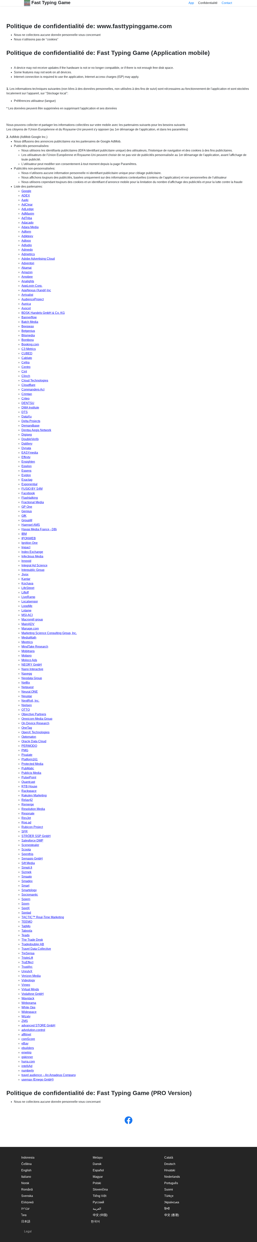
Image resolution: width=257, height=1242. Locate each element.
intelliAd (26, 1066)
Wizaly (25, 1016)
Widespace (28, 1011)
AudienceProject (32, 299)
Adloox (26, 240)
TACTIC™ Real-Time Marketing (42, 917)
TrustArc (27, 966)
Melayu (98, 1157)
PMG (24, 750)
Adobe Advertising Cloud (38, 258)
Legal (28, 1231)
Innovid (26, 560)
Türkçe (168, 1195)
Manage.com (30, 628)
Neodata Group (31, 678)
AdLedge (27, 209)
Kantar (25, 579)
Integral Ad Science (34, 565)
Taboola (26, 930)
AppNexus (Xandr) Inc (36, 290)
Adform (26, 231)
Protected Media (32, 763)
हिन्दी (167, 1208)
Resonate (27, 813)
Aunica (26, 303)
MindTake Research (34, 646)
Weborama (28, 1002)
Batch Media (29, 321)
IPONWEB (28, 538)
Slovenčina (100, 1189)
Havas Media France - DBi (39, 529)
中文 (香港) (171, 1215)
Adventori (27, 263)
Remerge (27, 804)
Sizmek (26, 872)
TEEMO (26, 921)
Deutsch (169, 1164)
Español (98, 1170)
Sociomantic (29, 894)
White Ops (28, 1007)
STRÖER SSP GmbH (36, 836)
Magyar (98, 1176)
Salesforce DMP (32, 840)
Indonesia (27, 1157)
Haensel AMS (30, 524)
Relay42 (27, 800)
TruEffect (27, 962)
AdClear (27, 204)
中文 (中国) (100, 1215)
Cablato (26, 358)
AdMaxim (27, 213)
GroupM (26, 520)
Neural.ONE (29, 691)
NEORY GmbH (31, 664)
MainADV (27, 624)
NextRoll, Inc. (30, 700)
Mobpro (26, 655)
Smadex (27, 881)
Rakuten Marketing (34, 795)
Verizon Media (31, 975)
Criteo (25, 398)
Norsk (25, 1183)
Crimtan (26, 394)
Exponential (29, 484)
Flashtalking (29, 497)
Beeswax (27, 326)
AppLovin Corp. (31, 285)
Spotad (26, 912)
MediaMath (28, 637)
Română (27, 1189)
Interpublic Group (32, 569)
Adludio (26, 245)
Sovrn (25, 903)
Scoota (26, 849)
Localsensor (29, 601)
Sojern (25, 899)
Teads (25, 935)
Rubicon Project (32, 827)
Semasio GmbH (32, 858)
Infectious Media (32, 556)
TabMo (25, 926)
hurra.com (28, 1061)
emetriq (26, 1052)
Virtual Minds (30, 989)
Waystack (27, 998)
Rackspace (28, 790)
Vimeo (25, 984)
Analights (27, 281)
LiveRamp (28, 597)
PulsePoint (28, 777)
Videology (28, 980)
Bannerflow (29, 317)
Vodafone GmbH (32, 993)
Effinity (25, 457)
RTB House (29, 786)
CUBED (26, 353)
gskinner (27, 1057)
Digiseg (26, 434)
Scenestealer (30, 845)
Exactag (26, 479)
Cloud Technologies (34, 380)
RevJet (26, 818)
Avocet (26, 308)
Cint (24, 371)
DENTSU (27, 403)
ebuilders (27, 1048)
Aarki (24, 200)
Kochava (27, 583)
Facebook (28, 493)
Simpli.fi (26, 867)
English (26, 1170)
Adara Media (30, 227)
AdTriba (26, 218)
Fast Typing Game (50, 2)
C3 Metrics (28, 348)
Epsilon (26, 466)
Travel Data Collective (36, 948)
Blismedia (28, 335)
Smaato (26, 876)
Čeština (26, 1164)
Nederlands (172, 1176)
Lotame (26, 610)
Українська (171, 1202)
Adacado (27, 222)
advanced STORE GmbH (38, 1025)
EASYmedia (29, 452)
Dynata (26, 448)
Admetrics (28, 254)
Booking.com (30, 344)
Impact (25, 547)
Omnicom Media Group (36, 718)
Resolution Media (33, 809)
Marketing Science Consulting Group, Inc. (49, 633)
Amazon (27, 272)
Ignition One (29, 542)
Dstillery (26, 443)
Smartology (29, 890)
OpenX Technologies (35, 732)
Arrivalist (27, 294)
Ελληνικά (27, 1202)
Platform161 (29, 759)
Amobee (27, 276)
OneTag (26, 727)
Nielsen (26, 705)
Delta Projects (30, 421)
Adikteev (27, 236)
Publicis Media (31, 772)
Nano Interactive (32, 669)
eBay (24, 1043)
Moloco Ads (29, 660)
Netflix (25, 682)
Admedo (27, 249)
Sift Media (28, 863)
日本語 (25, 1221)
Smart (25, 885)
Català (168, 1157)
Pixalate (26, 754)
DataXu (26, 416)
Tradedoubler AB (32, 944)
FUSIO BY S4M (32, 488)
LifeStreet (27, 588)
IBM (24, 533)
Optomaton (28, 736)
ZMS (24, 1021)
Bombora (27, 339)
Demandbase (30, 425)
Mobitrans (28, 651)
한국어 (95, 1221)
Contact (227, 3)
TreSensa (27, 953)
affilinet (26, 1034)
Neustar (26, 696)
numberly (27, 1070)
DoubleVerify (30, 439)
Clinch (25, 376)
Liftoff (25, 592)
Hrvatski (169, 1170)
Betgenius (28, 330)
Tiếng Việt (99, 1195)
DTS (24, 412)
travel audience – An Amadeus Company (48, 1075)
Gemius (26, 511)
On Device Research (35, 723)
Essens (26, 470)
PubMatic (27, 768)
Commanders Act (32, 389)
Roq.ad (26, 822)
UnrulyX (26, 971)
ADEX (25, 195)
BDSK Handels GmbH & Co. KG (43, 312)
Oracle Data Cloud (33, 741)
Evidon (26, 475)
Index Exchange (32, 551)
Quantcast (28, 781)
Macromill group (32, 619)
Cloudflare (28, 385)
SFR (24, 831)
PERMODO (29, 745)
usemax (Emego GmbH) (37, 1079)
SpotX (25, 908)
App (191, 3)
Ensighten (28, 461)
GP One (26, 506)
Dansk (97, 1164)
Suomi (168, 1189)
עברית (25, 1208)
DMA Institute (30, 407)
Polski (97, 1183)
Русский (98, 1202)
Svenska (27, 1195)
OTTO (25, 709)
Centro (25, 367)
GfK (24, 515)
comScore (28, 1039)
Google (26, 191)
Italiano (26, 1176)
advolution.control (33, 1030)
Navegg (26, 673)
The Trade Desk (32, 939)
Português (171, 1183)
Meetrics (27, 642)
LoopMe (26, 606)
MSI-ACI (27, 615)
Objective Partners (33, 714)
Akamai (26, 267)
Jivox (24, 574)
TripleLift (27, 957)
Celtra (25, 362)
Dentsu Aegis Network (36, 430)
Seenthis (27, 854)
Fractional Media (32, 502)
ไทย (24, 1215)
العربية (97, 1208)
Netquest (27, 687)
